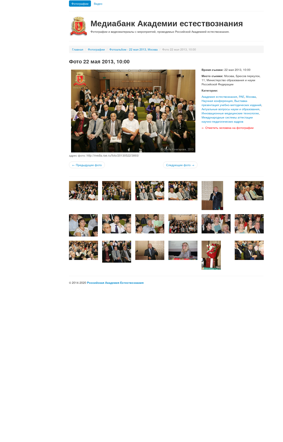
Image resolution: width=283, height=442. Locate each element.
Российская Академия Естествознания (115, 282)
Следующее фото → (180, 165)
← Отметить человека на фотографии (228, 128)
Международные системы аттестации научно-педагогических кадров (227, 119)
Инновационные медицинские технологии (230, 113)
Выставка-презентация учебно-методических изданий (231, 103)
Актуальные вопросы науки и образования (230, 109)
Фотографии (79, 3)
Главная (77, 49)
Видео (98, 3)
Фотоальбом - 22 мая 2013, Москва (133, 49)
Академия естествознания (219, 96)
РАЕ (241, 96)
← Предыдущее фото (87, 165)
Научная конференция (217, 101)
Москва (251, 96)
